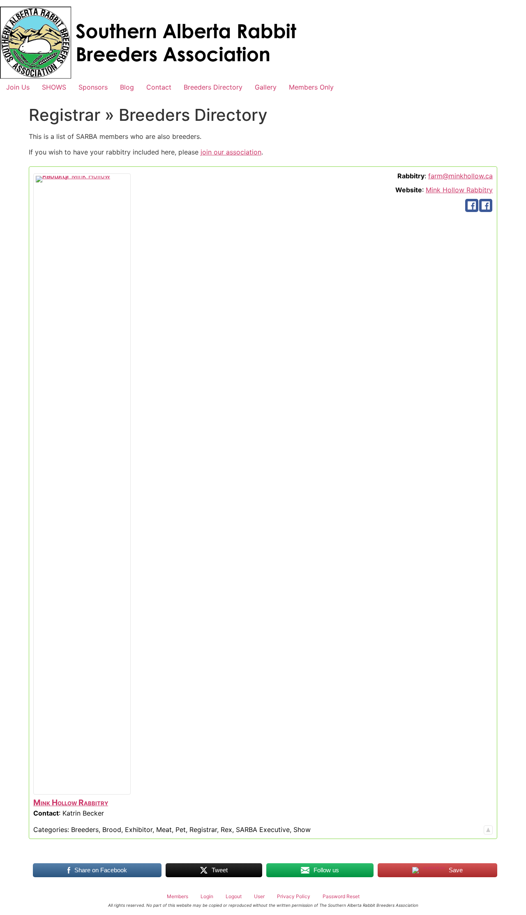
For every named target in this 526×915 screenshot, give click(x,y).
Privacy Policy (293, 896)
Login (207, 896)
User (259, 896)
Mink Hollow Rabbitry (459, 190)
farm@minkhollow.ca (460, 176)
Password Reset (341, 896)
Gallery (266, 87)
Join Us (18, 87)
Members (177, 896)
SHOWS (54, 87)
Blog (127, 87)
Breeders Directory (213, 87)
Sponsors (93, 87)
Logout (234, 896)
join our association (231, 152)
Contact (158, 87)
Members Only (311, 87)
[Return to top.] (488, 829)
